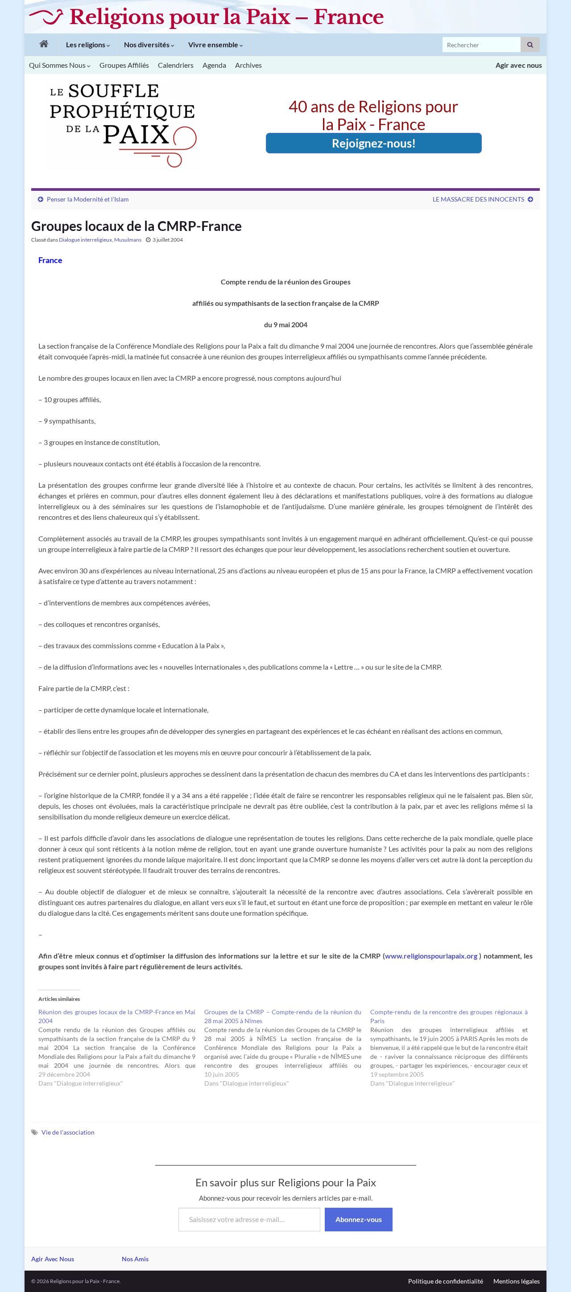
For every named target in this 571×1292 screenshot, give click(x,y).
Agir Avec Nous (52, 1259)
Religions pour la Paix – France (226, 16)
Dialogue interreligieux (85, 239)
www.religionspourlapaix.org (432, 955)
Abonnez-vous (358, 1219)
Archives (248, 65)
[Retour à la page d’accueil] (42, 44)
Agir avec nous (519, 65)
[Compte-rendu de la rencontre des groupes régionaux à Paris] (453, 1048)
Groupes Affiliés (124, 65)
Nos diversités (147, 44)
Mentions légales (516, 1281)
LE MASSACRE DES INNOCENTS (478, 199)
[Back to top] (551, 1272)
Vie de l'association (68, 1132)
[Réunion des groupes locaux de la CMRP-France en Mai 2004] (121, 1048)
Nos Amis (135, 1259)
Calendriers (176, 65)
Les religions (86, 44)
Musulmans (127, 239)
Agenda (214, 65)
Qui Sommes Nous (58, 65)
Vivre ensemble (214, 44)
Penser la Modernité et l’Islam (88, 199)
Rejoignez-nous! (374, 143)
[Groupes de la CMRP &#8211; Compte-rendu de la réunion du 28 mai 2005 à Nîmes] (287, 1048)
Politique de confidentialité (445, 1281)
